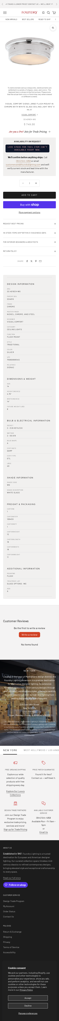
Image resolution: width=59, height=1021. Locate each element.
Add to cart (29, 195)
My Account (8, 906)
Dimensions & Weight (21, 379)
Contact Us (8, 916)
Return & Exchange (12, 931)
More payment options (29, 212)
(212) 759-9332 (30, 711)
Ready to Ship (44, 19)
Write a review (29, 634)
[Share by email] (40, 261)
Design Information (20, 284)
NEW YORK (10, 750)
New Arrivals (11, 19)
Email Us (43, 832)
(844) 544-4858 (23, 161)
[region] (29, 51)
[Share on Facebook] (27, 261)
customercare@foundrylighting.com (23, 164)
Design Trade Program (13, 901)
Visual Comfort (29, 114)
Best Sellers (28, 19)
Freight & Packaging (21, 504)
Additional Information (23, 569)
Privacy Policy (26, 989)
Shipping (7, 937)
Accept (28, 998)
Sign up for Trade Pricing (15, 829)
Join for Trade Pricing (28, 131)
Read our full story (12, 877)
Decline (27, 1005)
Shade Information (20, 478)
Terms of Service (11, 947)
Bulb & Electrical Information (29, 421)
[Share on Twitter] (31, 261)
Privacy (6, 942)
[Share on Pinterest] (36, 261)
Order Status (9, 911)
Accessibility (9, 952)
